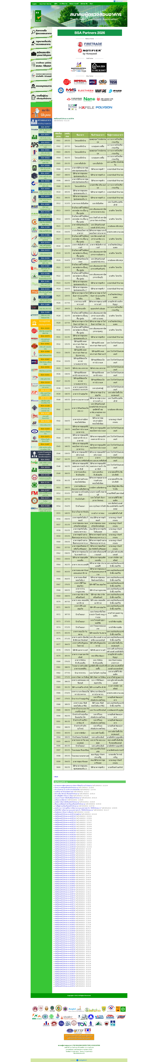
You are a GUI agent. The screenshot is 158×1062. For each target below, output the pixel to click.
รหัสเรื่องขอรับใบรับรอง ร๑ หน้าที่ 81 (65, 884)
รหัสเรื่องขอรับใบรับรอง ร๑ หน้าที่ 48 (65, 951)
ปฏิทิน (55, 4)
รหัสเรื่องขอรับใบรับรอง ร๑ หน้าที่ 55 (65, 937)
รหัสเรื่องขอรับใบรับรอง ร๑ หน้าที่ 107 (65, 832)
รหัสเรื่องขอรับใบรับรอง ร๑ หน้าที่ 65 (65, 916)
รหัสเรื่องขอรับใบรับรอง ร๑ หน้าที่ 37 (65, 974)
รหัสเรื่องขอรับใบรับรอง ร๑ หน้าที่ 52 (65, 943)
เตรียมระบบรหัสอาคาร (61, 800)
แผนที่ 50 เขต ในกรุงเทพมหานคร (64, 791)
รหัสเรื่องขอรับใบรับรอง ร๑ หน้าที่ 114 (65, 818)
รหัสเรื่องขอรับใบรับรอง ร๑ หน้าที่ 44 (65, 959)
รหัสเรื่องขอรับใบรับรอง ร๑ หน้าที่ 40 (65, 967)
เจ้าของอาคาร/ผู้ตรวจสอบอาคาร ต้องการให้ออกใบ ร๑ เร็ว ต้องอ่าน (73, 785)
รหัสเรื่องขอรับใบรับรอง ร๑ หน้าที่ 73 (65, 900)
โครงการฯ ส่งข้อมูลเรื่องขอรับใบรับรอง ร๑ (66, 787)
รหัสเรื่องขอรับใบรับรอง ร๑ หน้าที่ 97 (65, 853)
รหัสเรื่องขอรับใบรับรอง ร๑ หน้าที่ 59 (65, 929)
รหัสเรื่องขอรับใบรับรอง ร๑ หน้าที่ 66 (65, 914)
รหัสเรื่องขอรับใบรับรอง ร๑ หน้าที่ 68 (65, 910)
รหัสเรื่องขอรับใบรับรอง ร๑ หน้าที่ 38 (65, 972)
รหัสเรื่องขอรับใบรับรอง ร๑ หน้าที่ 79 (65, 888)
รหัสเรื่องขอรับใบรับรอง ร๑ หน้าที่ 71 (65, 904)
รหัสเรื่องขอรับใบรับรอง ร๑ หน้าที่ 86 (65, 873)
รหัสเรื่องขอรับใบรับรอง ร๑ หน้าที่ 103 (65, 841)
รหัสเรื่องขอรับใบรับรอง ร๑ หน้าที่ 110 (65, 826)
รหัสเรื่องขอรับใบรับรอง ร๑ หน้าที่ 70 (65, 906)
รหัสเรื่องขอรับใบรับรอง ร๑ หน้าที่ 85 (65, 875)
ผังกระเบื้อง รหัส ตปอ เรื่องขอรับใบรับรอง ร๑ (67, 794)
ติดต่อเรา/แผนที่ (74, 4)
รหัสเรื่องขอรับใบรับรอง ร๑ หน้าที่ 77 (65, 892)
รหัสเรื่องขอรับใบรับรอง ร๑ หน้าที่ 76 (65, 894)
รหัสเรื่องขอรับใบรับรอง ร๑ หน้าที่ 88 (65, 869)
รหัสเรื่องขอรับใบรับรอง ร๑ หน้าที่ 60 (65, 927)
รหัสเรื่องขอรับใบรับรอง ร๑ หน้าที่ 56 (65, 935)
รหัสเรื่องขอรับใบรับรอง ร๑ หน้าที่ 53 (65, 941)
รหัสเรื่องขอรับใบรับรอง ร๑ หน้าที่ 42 (65, 963)
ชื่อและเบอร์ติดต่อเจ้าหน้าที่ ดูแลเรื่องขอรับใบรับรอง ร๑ (70, 804)
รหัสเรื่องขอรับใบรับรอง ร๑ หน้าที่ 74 (65, 898)
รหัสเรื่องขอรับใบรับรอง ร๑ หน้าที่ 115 (65, 816)
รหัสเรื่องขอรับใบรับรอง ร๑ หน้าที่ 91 (65, 863)
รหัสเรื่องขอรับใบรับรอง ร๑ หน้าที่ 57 (65, 933)
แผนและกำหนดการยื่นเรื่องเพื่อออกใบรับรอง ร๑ (68, 798)
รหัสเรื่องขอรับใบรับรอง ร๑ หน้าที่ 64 (65, 918)
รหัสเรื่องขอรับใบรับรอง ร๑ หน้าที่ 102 (65, 843)
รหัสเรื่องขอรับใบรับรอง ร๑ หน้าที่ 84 (65, 877)
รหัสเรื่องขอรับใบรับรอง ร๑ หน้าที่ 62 (65, 922)
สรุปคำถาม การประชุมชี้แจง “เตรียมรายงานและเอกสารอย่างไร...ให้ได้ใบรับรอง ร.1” (78, 808)
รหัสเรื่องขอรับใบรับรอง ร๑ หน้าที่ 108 (65, 830)
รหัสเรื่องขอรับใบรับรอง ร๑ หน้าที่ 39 (65, 969)
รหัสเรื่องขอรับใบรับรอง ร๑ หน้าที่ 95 (65, 855)
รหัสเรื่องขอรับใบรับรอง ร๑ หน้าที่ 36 (65, 976)
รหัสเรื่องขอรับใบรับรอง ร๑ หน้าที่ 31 (65, 986)
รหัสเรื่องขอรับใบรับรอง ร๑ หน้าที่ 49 (65, 949)
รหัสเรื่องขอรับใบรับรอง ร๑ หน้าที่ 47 (65, 953)
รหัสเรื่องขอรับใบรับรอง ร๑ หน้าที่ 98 (65, 851)
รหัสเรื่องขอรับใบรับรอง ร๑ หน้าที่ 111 (65, 824)
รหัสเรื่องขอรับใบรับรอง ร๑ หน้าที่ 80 (65, 886)
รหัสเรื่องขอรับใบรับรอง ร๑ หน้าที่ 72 (65, 902)
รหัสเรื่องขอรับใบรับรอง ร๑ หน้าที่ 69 (65, 908)
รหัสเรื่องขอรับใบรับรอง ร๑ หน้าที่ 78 (65, 890)
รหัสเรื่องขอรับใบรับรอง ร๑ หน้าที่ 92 (65, 861)
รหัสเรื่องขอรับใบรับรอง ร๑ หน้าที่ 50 (65, 947)
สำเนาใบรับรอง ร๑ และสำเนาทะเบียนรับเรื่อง (67, 789)
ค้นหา (91, 4)
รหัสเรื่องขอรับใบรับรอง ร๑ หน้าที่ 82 (65, 881)
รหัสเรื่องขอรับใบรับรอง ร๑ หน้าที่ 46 (65, 955)
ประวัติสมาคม (63, 4)
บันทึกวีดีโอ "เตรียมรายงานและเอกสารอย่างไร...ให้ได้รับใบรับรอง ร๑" (74, 810)
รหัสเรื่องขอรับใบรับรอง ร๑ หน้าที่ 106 (65, 834)
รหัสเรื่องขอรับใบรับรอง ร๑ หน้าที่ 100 (65, 847)
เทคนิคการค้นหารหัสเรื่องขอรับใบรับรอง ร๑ (67, 802)
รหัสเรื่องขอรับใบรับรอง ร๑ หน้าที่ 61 (65, 924)
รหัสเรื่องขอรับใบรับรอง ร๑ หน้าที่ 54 (65, 939)
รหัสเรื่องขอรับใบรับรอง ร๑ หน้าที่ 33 (65, 982)
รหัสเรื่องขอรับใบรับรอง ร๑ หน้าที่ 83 (65, 879)
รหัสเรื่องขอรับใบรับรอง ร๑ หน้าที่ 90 (65, 865)
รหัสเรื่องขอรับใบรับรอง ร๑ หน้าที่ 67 (65, 912)
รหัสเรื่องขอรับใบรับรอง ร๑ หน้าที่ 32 (65, 984)
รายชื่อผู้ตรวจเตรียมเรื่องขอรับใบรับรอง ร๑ (66, 806)
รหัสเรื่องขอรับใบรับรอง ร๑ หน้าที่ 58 (65, 931)
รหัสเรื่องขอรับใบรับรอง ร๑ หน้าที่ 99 (65, 849)
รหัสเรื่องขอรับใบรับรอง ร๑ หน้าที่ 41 (65, 965)
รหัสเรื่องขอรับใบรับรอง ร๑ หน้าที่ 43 (65, 961)
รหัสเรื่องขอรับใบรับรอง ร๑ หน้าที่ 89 (65, 867)
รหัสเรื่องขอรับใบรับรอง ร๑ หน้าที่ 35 (65, 978)
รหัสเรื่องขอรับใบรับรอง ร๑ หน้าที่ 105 (65, 836)
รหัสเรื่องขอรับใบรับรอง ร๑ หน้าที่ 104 (65, 839)
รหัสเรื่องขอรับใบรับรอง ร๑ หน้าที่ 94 (65, 857)
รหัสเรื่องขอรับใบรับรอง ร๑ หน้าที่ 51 (65, 945)
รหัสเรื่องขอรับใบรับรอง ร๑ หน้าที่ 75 (65, 896)
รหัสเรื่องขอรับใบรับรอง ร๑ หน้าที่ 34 (65, 980)
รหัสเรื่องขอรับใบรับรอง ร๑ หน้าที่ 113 (65, 820)
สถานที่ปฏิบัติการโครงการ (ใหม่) (64, 796)
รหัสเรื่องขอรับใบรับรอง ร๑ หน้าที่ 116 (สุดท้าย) (68, 814)
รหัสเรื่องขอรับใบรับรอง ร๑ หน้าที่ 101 (65, 845)
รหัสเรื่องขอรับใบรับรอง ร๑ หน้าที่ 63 (65, 920)
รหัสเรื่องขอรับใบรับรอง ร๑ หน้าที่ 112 (65, 822)
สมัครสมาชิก (84, 4)
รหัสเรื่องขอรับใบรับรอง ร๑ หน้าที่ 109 (65, 828)
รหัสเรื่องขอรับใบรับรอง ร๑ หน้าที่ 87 (65, 871)
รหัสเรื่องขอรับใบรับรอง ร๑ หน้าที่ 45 (65, 957)
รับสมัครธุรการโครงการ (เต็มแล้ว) (64, 812)
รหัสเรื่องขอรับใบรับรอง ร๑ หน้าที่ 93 (65, 859)
